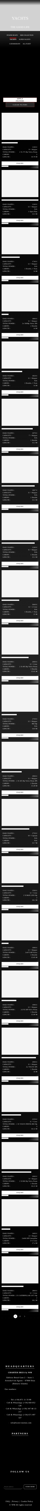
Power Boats (12, 35)
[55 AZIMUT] (20, 1212)
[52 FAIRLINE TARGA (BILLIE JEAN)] (20, 812)
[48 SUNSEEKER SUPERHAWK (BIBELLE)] (20, 412)
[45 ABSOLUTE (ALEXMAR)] (20, 355)
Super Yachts (24, 39)
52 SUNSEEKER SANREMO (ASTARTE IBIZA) (19, 1057)
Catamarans (14, 44)
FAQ (8, 1501)
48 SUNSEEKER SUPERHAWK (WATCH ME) (18, 543)
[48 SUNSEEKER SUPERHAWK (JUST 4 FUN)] (20, 469)
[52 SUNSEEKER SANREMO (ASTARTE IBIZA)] (20, 1041)
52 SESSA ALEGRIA (9, 1000)
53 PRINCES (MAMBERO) (11, 1115)
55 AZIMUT (6, 1229)
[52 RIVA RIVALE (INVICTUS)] (20, 869)
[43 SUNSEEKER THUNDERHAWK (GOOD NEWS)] (20, 183)
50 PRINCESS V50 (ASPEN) (12, 772)
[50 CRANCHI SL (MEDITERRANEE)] (20, 641)
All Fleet (27, 44)
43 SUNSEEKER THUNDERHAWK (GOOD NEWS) (20, 200)
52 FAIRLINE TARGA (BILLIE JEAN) (15, 829)
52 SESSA (5, 943)
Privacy (15, 1501)
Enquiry (20, 163)
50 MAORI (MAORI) (9, 714)
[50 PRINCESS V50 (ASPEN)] (20, 755)
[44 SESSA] (20, 297)
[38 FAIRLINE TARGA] (20, 126)
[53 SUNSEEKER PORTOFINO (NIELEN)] (20, 1155)
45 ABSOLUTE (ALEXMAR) (12, 371)
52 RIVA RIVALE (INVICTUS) (12, 886)
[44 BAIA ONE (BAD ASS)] (20, 240)
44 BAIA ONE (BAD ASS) (11, 257)
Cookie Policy (27, 1501)
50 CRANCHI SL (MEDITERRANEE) (15, 657)
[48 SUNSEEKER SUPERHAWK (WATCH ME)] (20, 526)
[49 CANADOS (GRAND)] (20, 583)
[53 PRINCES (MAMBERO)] (20, 1098)
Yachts (13, 39)
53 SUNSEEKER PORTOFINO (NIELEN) (16, 1172)
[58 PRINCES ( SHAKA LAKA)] (20, 1269)
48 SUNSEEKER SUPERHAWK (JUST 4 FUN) (18, 486)
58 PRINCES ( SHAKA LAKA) (12, 1286)
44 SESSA (5, 314)
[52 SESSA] (20, 926)
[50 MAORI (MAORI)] (20, 698)
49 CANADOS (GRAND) (10, 600)
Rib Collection (26, 35)
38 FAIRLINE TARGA (10, 143)
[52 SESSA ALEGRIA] (20, 984)
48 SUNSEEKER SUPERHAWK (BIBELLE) (17, 429)
